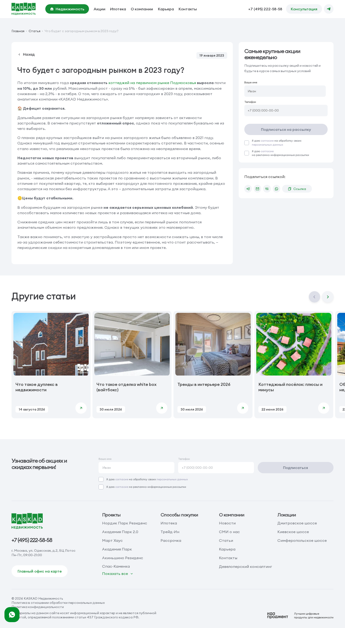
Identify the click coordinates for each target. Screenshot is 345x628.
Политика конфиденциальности (38, 607)
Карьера (166, 9)
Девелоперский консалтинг (245, 566)
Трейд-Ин (170, 531)
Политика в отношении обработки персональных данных (58, 603)
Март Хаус (112, 540)
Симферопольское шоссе (302, 540)
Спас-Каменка (116, 566)
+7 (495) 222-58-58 (265, 9)
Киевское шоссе (293, 531)
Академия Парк (117, 549)
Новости (227, 523)
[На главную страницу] (24, 9)
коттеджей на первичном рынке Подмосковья (152, 82)
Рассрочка (171, 540)
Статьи (226, 540)
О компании (142, 9)
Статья (34, 31)
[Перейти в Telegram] (328, 9)
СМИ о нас (229, 531)
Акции (99, 9)
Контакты (188, 9)
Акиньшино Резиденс (122, 557)
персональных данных (267, 144)
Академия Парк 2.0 (120, 531)
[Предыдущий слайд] (314, 296)
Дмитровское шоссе (297, 523)
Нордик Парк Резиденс (124, 523)
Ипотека (118, 9)
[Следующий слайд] (327, 296)
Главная (18, 31)
